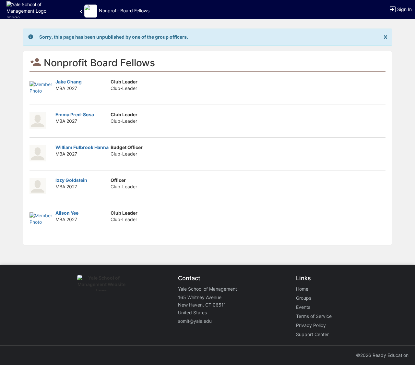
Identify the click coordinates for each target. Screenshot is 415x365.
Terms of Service (314, 316)
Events (303, 307)
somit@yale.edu (195, 321)
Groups (303, 298)
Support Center (312, 334)
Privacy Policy (311, 325)
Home (302, 289)
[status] (113, 37)
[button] (33, 9)
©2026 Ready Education (382, 355)
